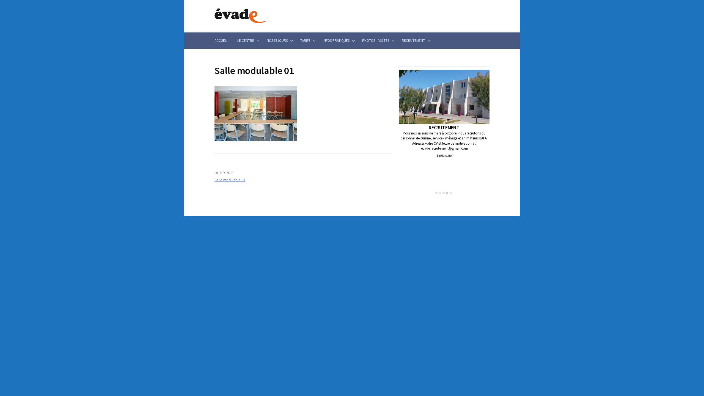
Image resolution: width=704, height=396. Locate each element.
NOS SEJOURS (277, 40)
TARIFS (305, 40)
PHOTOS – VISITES (375, 40)
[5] (451, 193)
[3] (443, 193)
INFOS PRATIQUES (336, 40)
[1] (436, 193)
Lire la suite (444, 156)
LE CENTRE (245, 40)
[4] (447, 193)
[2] (440, 193)
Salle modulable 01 (230, 179)
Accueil (221, 40)
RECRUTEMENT (413, 40)
